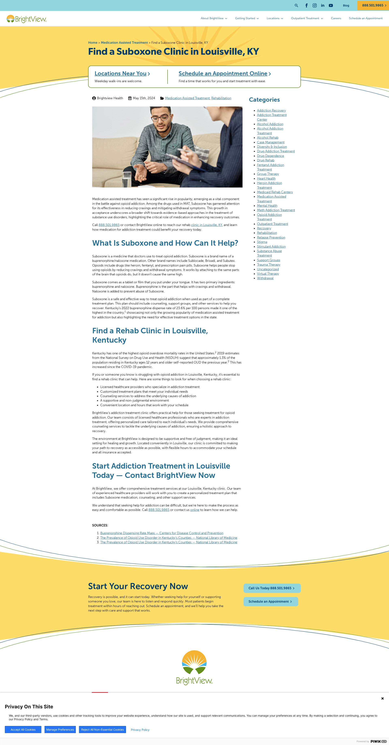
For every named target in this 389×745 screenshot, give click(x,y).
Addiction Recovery (271, 110)
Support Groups (268, 260)
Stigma (262, 242)
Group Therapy (268, 174)
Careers (336, 18)
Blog (346, 5)
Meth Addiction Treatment (276, 210)
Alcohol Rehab (267, 137)
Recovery (264, 228)
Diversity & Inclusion (272, 146)
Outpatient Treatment (305, 18)
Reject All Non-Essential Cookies (102, 729)
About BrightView (212, 18)
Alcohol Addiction (270, 124)
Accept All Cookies (23, 729)
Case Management (270, 142)
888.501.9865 (109, 225)
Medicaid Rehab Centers (275, 192)
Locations (273, 18)
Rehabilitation (221, 98)
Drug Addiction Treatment (276, 151)
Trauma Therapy (268, 264)
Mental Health (267, 205)
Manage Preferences (60, 729)
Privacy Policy (140, 729)
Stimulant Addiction (271, 246)
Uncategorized (268, 269)
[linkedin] (323, 5)
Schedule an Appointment (366, 18)
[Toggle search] (296, 5)
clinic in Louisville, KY (206, 225)
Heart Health (266, 178)
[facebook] (306, 5)
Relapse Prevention (271, 237)
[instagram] (315, 5)
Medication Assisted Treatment (124, 42)
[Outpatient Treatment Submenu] (323, 18)
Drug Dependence (270, 156)
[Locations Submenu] (283, 18)
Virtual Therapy (268, 273)
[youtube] (331, 5)
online (194, 510)
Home (92, 42)
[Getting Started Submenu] (259, 18)
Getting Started (245, 18)
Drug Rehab (265, 160)
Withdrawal (265, 278)
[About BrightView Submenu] (227, 18)
